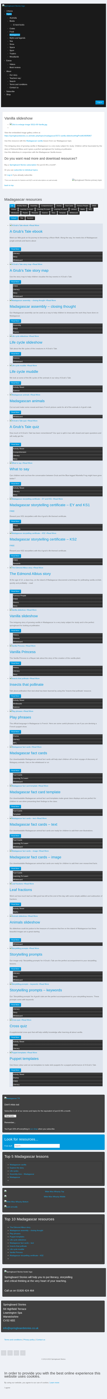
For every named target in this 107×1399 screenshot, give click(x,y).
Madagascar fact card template (35, 792)
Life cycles (14, 1171)
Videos (12, 64)
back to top (9, 185)
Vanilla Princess (23, 652)
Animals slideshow (25, 922)
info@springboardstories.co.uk (20, 1328)
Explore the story (17, 1168)
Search (13, 81)
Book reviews (15, 67)
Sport (12, 50)
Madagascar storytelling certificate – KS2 (43, 539)
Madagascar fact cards (28, 753)
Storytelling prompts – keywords (36, 990)
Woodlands (14, 57)
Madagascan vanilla (34, 141)
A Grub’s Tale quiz (24, 427)
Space (12, 47)
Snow (12, 44)
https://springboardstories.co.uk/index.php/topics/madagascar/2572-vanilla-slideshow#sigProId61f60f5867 (48, 136)
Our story (13, 75)
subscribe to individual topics (26, 170)
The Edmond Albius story (30, 574)
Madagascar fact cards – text (33, 824)
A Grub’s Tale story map (29, 270)
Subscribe (10, 91)
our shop (34, 1129)
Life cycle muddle (24, 372)
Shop (8, 94)
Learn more (54, 1383)
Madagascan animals (27, 401)
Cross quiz (18, 1026)
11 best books (18, 25)
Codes (12, 29)
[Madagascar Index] (12, 1098)
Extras (9, 61)
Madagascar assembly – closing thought (43, 306)
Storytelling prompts (26, 954)
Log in (9, 175)
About (8, 71)
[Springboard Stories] (13, 6)
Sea (11, 41)
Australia (13, 18)
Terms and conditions (18, 84)
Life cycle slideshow (26, 342)
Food (12, 32)
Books (12, 21)
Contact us (14, 88)
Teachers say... (16, 78)
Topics (9, 14)
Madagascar (15, 35)
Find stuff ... (9, 1146)
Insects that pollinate (27, 684)
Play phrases (20, 717)
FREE (12, 511)
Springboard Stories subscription (23, 165)
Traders (13, 54)
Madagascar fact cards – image (35, 857)
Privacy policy (29, 1340)
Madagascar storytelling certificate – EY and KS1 (50, 505)
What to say (19, 469)
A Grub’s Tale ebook (26, 231)
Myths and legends (17, 38)
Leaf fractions (21, 890)
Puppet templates (24, 1059)
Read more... (10, 1116)
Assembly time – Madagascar (22, 1174)
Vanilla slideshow (24, 616)
